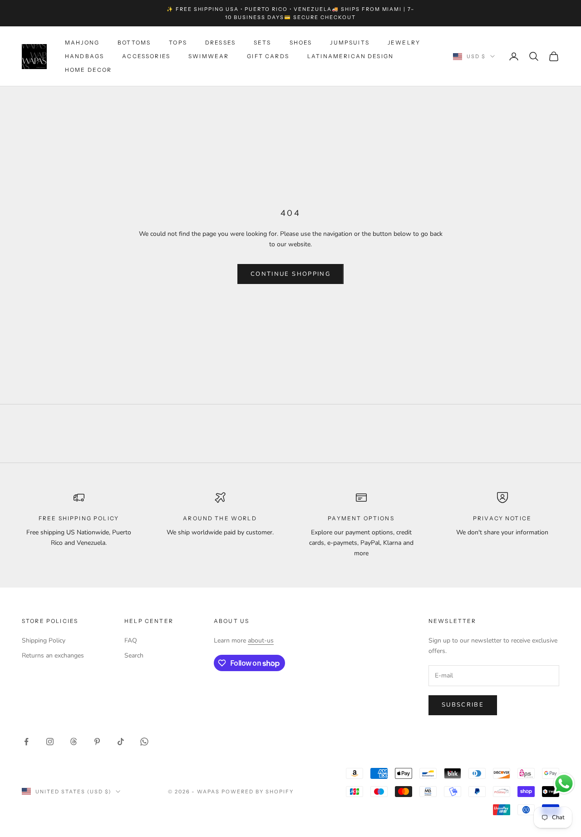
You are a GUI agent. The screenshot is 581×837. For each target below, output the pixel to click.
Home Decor (88, 70)
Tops (178, 42)
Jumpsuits (349, 42)
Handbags (84, 56)
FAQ (130, 640)
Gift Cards (268, 56)
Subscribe (463, 705)
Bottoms (134, 42)
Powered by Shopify (258, 791)
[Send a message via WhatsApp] (563, 783)
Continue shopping (290, 274)
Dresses (220, 42)
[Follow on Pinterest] (97, 741)
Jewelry (404, 42)
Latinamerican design (350, 56)
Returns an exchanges (53, 655)
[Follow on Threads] (73, 741)
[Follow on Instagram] (49, 741)
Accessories (146, 56)
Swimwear (208, 56)
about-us (261, 640)
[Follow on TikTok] (120, 741)
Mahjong (82, 42)
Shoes (301, 42)
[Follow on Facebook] (26, 741)
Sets (262, 42)
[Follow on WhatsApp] (144, 741)
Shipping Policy (43, 640)
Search (133, 655)
